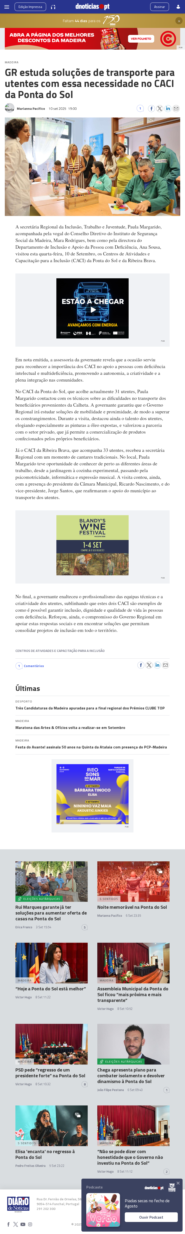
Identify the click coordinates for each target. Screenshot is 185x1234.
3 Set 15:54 (43, 927)
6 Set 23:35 (133, 915)
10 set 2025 (63, 108)
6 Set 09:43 (135, 1089)
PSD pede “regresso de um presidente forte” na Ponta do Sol (50, 1072)
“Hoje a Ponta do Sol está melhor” (50, 988)
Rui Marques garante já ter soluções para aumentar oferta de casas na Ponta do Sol (51, 912)
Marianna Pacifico (109, 915)
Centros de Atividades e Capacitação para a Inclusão (60, 650)
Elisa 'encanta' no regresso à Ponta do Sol (45, 1154)
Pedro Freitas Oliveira (30, 1165)
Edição (30, 6)
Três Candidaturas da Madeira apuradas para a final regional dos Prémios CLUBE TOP (90, 708)
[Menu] (6, 6)
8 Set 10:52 (124, 1008)
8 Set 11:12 (124, 1171)
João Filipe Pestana (110, 1089)
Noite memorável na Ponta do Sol (132, 907)
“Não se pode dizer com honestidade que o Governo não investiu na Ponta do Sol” (130, 1157)
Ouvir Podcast (151, 1217)
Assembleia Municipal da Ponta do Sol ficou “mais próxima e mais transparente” (132, 994)
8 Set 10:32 (43, 1084)
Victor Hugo (23, 997)
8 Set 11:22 (43, 997)
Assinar (159, 6)
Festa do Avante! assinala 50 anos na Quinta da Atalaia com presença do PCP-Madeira (91, 747)
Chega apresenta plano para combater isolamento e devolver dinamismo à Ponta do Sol (131, 1075)
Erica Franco (23, 927)
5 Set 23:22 (56, 1165)
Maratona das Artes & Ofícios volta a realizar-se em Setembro (70, 727)
